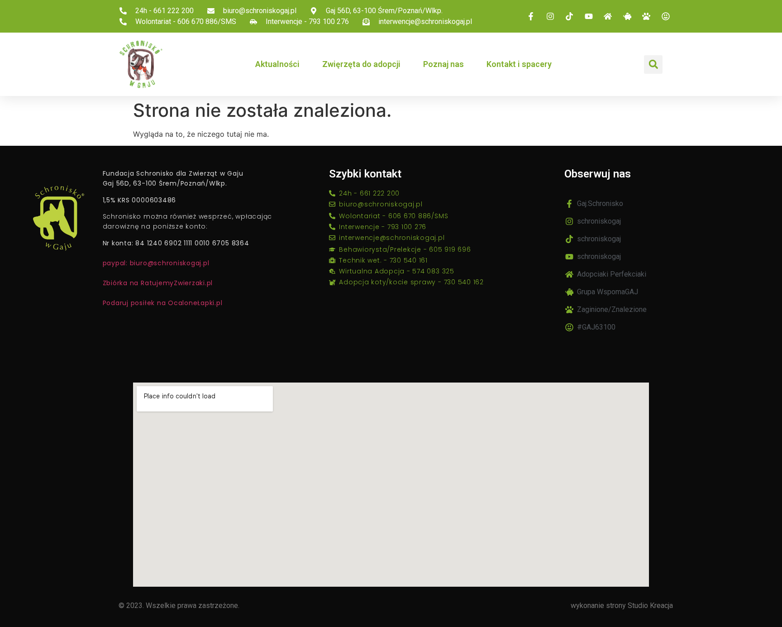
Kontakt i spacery (519, 64)
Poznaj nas (443, 64)
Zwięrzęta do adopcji (361, 64)
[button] (653, 64)
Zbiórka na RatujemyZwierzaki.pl (158, 282)
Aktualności (277, 64)
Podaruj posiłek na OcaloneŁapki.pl (163, 302)
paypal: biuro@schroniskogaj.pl (156, 263)
